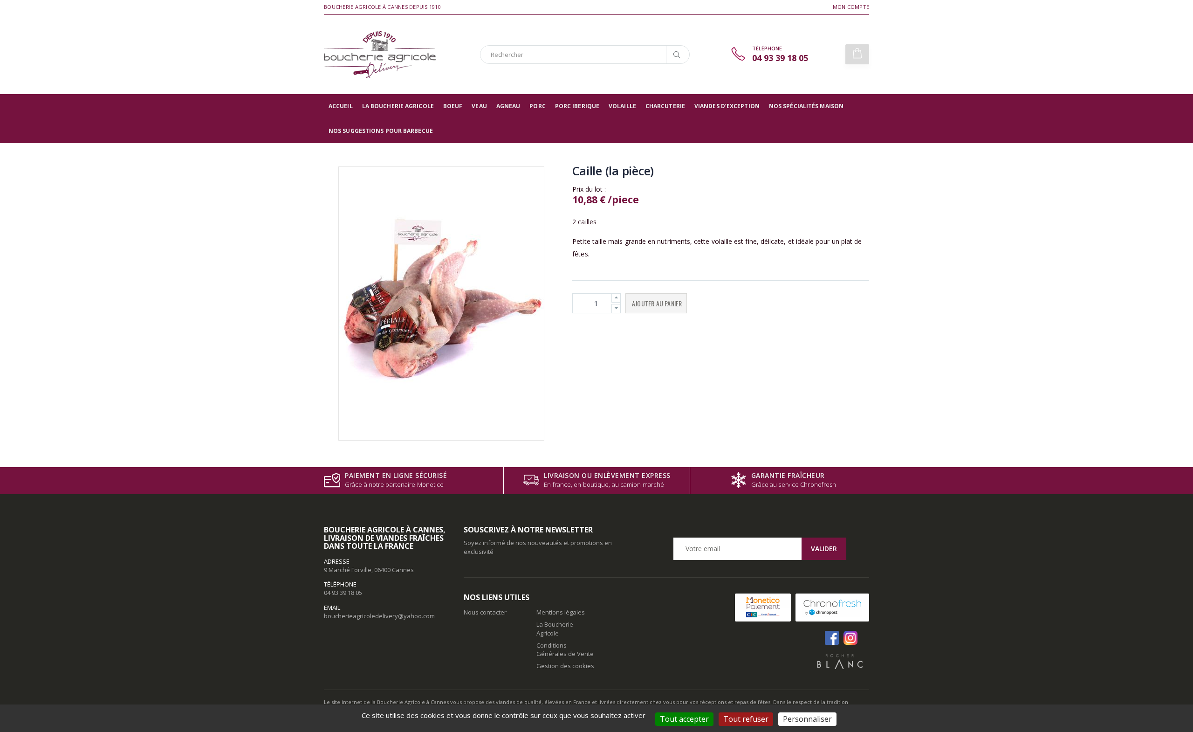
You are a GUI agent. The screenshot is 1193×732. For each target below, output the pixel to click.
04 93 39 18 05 (343, 592)
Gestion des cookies (565, 666)
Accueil (341, 106)
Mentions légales (560, 612)
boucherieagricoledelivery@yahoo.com (379, 616)
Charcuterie (665, 106)
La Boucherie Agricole (398, 106)
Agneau (508, 106)
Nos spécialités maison (806, 106)
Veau (479, 106)
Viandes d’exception (727, 106)
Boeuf (453, 106)
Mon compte (851, 6)
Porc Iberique (577, 106)
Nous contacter (485, 612)
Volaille (622, 106)
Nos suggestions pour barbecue (381, 131)
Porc (537, 106)
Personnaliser (807, 719)
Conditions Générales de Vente (565, 649)
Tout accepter (684, 719)
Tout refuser (745, 719)
